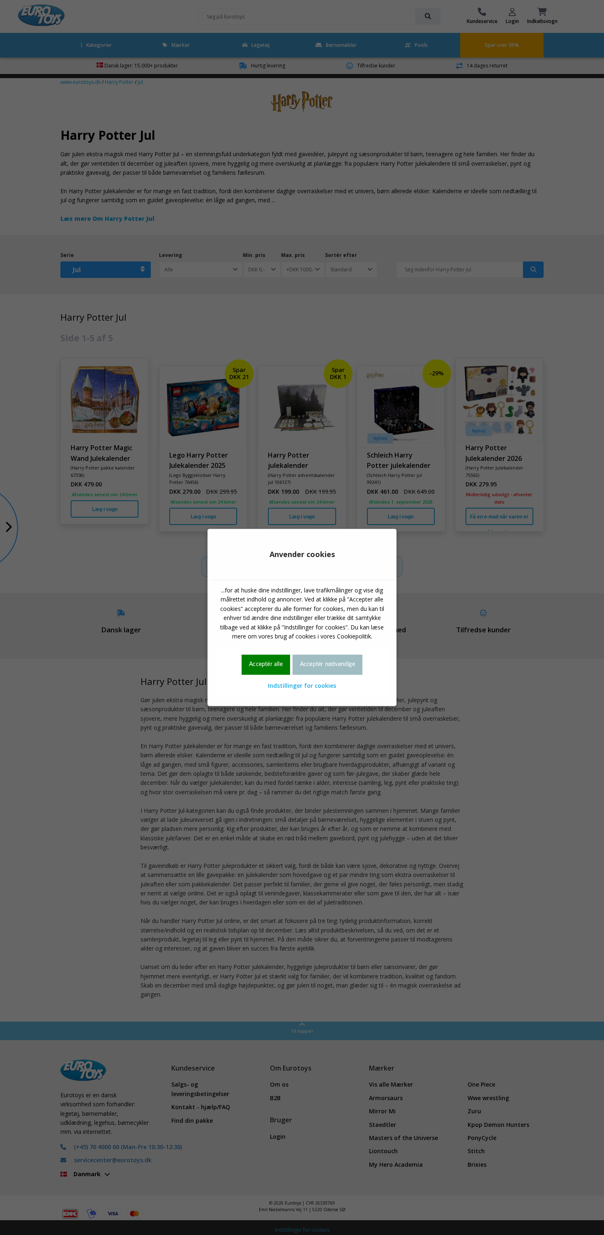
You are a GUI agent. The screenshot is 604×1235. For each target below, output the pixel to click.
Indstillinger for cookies (302, 685)
